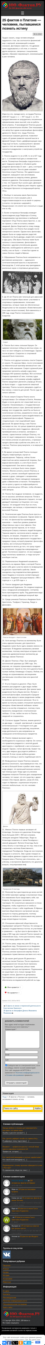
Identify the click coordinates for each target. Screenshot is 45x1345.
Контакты (6, 1294)
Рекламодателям (9, 1298)
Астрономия (7, 1279)
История (6, 1275)
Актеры (6, 1272)
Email (7, 1055)
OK (37, 1342)
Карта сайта (7, 1307)
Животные (7, 1282)
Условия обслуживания (15, 1075)
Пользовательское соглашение (15, 1304)
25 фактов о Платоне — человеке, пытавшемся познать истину (21, 24)
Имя (6, 1049)
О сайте (6, 1291)
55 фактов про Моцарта (29, 1236)
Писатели (6, 1266)
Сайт (7, 1060)
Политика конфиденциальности (27, 1073)
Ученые (6, 1269)
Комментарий (10, 1029)
